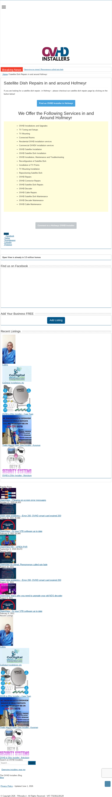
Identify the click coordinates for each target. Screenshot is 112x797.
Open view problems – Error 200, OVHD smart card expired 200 (30, 515)
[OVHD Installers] (56, 53)
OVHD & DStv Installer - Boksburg (17, 475)
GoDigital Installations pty (13, 383)
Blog (2, 778)
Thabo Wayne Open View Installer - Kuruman (21, 445)
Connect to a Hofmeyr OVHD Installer (56, 225)
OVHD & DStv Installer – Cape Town (17, 414)
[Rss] (1, 780)
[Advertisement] (56, 25)
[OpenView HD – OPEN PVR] (8, 540)
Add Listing (56, 320)
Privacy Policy (7, 786)
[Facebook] (3, 780)
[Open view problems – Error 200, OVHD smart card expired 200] (8, 509)
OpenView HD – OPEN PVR (13, 547)
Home (5, 74)
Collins (5, 365)
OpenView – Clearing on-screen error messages (23, 500)
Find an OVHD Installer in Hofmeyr (56, 103)
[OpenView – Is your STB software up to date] (8, 524)
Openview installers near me (13, 770)
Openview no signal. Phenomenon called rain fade (43, 69)
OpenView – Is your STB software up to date (21, 531)
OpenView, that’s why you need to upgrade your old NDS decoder (31, 595)
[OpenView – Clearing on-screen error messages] (8, 493)
